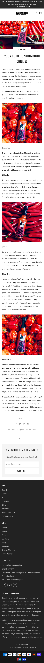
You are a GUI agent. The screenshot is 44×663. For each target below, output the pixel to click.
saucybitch (21, 429)
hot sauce (11, 429)
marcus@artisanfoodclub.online (14, 565)
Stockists (5, 501)
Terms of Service (8, 512)
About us (5, 509)
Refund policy (7, 516)
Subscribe (21, 471)
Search (4, 490)
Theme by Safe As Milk (15, 647)
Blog (4, 505)
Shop (4, 497)
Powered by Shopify (29, 647)
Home (4, 494)
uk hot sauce (31, 429)
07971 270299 (8, 569)
